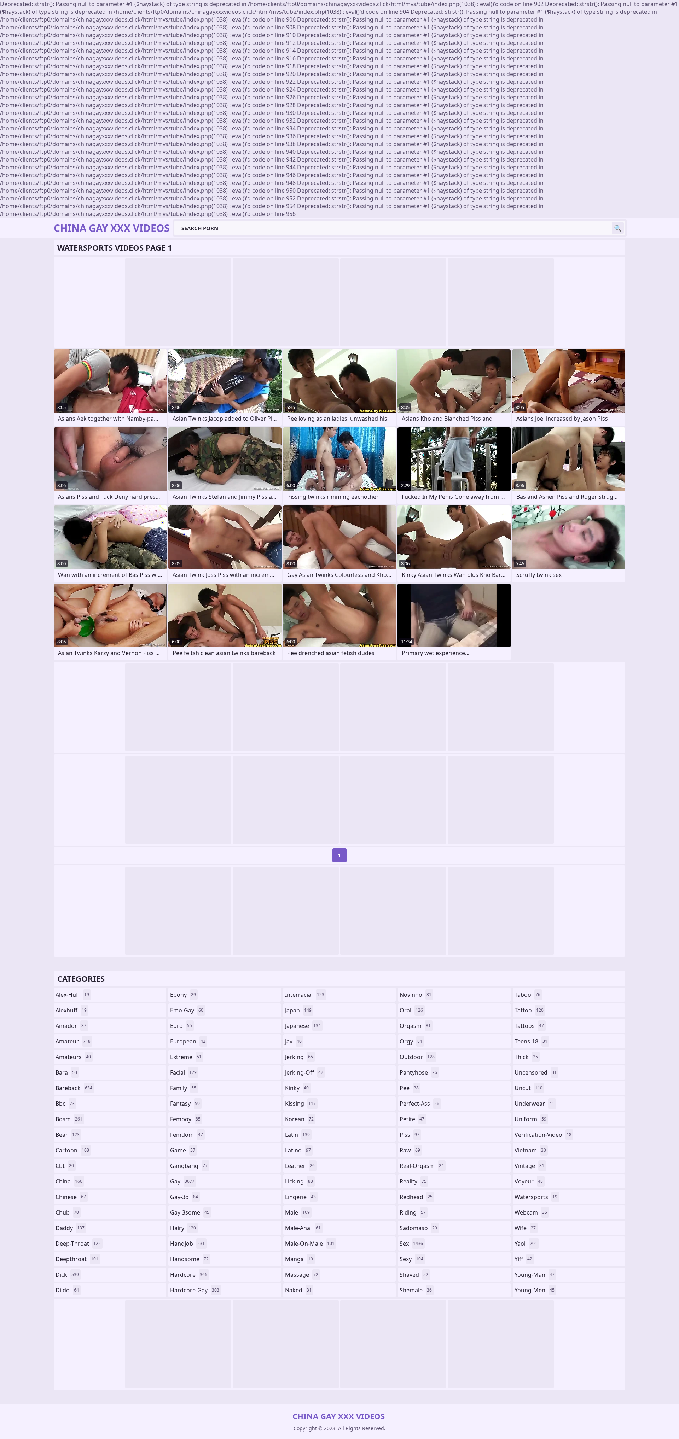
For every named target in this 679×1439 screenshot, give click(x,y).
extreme (186, 1057)
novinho (415, 995)
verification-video (543, 1135)
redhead (416, 1197)
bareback (74, 1088)
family (183, 1088)
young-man (535, 1275)
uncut (528, 1088)
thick (526, 1057)
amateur (73, 1041)
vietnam (530, 1150)
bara (66, 1072)
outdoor (417, 1057)
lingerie (300, 1197)
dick (67, 1275)
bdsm (69, 1119)
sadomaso (418, 1228)
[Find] (618, 228)
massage (301, 1275)
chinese (71, 1197)
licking (299, 1181)
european (187, 1041)
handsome (189, 1259)
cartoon (72, 1150)
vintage (529, 1166)
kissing (300, 1103)
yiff (523, 1259)
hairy (183, 1228)
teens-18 (531, 1041)
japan (298, 1010)
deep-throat (78, 1243)
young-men (535, 1290)
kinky (297, 1088)
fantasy (185, 1103)
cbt (65, 1166)
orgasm (415, 1026)
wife (525, 1228)
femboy (185, 1119)
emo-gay (186, 1010)
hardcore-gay (194, 1290)
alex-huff (72, 995)
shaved (414, 1275)
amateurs (73, 1057)
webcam (531, 1212)
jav (293, 1041)
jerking (299, 1057)
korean (299, 1119)
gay (182, 1181)
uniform (530, 1119)
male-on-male (310, 1243)
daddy (70, 1228)
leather (300, 1166)
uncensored (536, 1072)
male (297, 1212)
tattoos (529, 1026)
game (182, 1150)
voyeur (529, 1181)
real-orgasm (422, 1166)
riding (413, 1212)
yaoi (526, 1243)
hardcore (188, 1275)
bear (68, 1135)
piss (409, 1135)
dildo (67, 1290)
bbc (65, 1103)
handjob (187, 1243)
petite (412, 1119)
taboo (527, 995)
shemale (416, 1290)
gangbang (189, 1166)
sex (411, 1243)
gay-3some (189, 1212)
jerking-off (304, 1072)
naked (298, 1290)
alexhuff (71, 1010)
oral (411, 1010)
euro (181, 1026)
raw (410, 1150)
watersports (536, 1197)
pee (409, 1088)
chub (67, 1212)
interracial (304, 995)
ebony (183, 995)
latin (297, 1135)
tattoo (529, 1010)
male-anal (303, 1228)
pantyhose (418, 1072)
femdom (186, 1135)
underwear (534, 1103)
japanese (303, 1026)
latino (298, 1150)
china (69, 1181)
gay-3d (184, 1197)
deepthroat (77, 1259)
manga (299, 1259)
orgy (411, 1041)
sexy (411, 1259)
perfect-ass (419, 1103)
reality (413, 1181)
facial (183, 1072)
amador (71, 1026)
